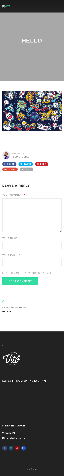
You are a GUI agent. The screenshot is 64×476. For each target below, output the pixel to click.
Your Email (11, 255)
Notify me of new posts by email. (29, 273)
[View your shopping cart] (51, 6)
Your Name (10, 238)
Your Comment (13, 195)
